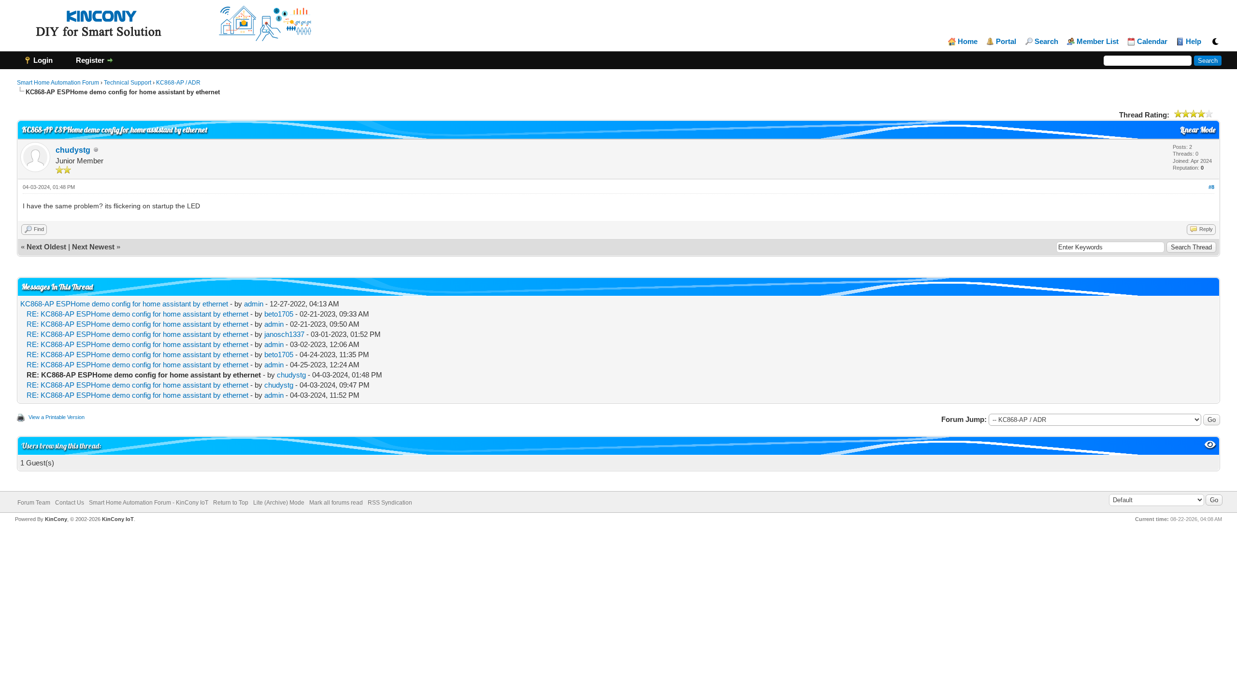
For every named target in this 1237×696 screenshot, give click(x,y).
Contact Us (69, 502)
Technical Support (127, 82)
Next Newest (93, 247)
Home (968, 41)
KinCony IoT (118, 519)
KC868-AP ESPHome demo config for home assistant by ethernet (124, 304)
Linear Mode (1197, 129)
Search (1046, 41)
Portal (1006, 41)
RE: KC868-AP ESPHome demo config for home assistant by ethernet (137, 314)
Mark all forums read (336, 502)
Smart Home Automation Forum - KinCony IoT (148, 502)
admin (253, 304)
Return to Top (230, 502)
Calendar (1152, 41)
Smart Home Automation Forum (58, 82)
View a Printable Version (57, 417)
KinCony (56, 519)
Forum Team (33, 502)
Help (1193, 41)
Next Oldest (46, 247)
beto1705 (278, 314)
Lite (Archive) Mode (278, 502)
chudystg (73, 150)
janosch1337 (284, 334)
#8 (1211, 187)
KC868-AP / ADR (178, 82)
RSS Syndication (390, 502)
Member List (1098, 41)
